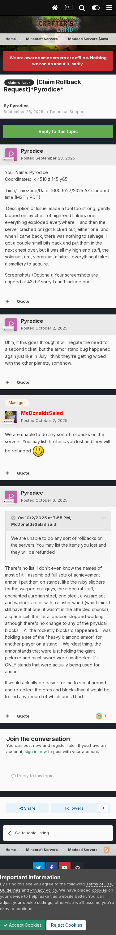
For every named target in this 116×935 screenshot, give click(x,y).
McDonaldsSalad (28, 524)
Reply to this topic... (36, 775)
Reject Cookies (66, 925)
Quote (23, 301)
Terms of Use (99, 883)
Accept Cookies (25, 925)
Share (29, 808)
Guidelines (10, 890)
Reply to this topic (58, 131)
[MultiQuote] (7, 301)
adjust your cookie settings (26, 902)
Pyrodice (19, 105)
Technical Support (67, 111)
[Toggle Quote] (14, 517)
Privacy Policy (43, 890)
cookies (99, 890)
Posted (48, 158)
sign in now (36, 751)
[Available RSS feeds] (106, 850)
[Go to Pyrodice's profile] (11, 154)
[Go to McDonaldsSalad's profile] (11, 417)
